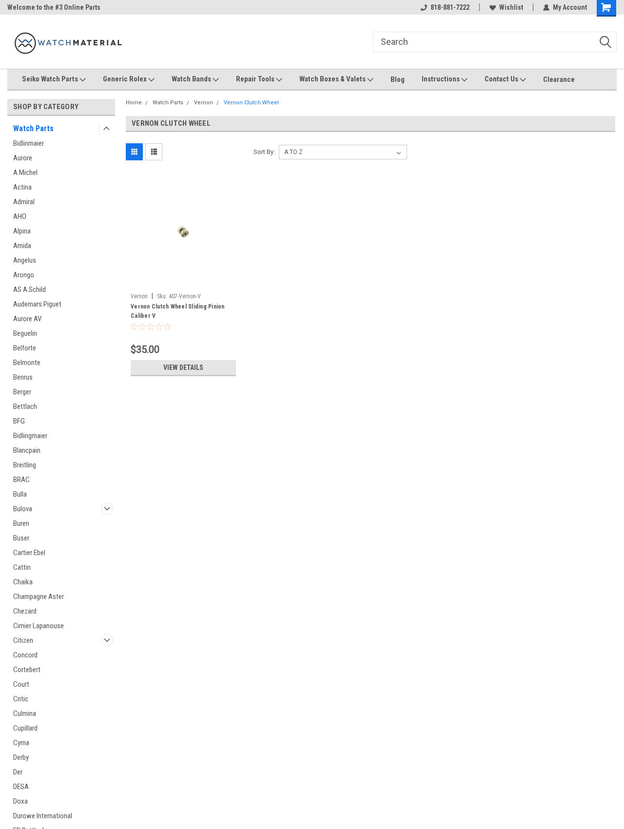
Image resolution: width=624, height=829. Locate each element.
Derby (21, 757)
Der (17, 772)
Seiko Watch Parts (50, 79)
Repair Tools (256, 79)
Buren (21, 523)
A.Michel (25, 172)
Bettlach (25, 406)
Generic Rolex (125, 79)
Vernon (203, 102)
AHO (19, 216)
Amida (22, 245)
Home (134, 102)
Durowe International (42, 815)
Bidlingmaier (30, 435)
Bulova (22, 508)
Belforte (24, 348)
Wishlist (511, 7)
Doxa (20, 801)
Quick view (183, 281)
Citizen (23, 640)
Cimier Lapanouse (38, 625)
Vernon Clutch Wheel (251, 102)
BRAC (21, 479)
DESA (21, 786)
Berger (22, 391)
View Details (183, 367)
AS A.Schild (29, 289)
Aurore (22, 158)
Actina (22, 187)
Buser (21, 538)
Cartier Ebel (29, 552)
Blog (397, 79)
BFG (19, 421)
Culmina (24, 713)
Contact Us (502, 79)
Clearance (559, 79)
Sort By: (264, 151)
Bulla (20, 494)
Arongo (23, 274)
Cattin (22, 567)
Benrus (23, 377)
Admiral (24, 201)
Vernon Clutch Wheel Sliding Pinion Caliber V (178, 311)
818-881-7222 (449, 7)
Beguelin (25, 333)
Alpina (22, 231)
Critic (20, 698)
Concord (25, 655)
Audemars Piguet (37, 304)
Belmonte (26, 362)
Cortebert (26, 669)
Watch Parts (33, 128)
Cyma (21, 742)
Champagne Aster (38, 596)
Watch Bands (192, 79)
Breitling (24, 465)
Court (21, 684)
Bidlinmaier (28, 143)
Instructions (441, 79)
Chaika (23, 582)
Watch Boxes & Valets (333, 79)
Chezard (25, 611)
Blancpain (26, 450)
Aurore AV (27, 318)
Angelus (24, 260)
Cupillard (25, 728)
